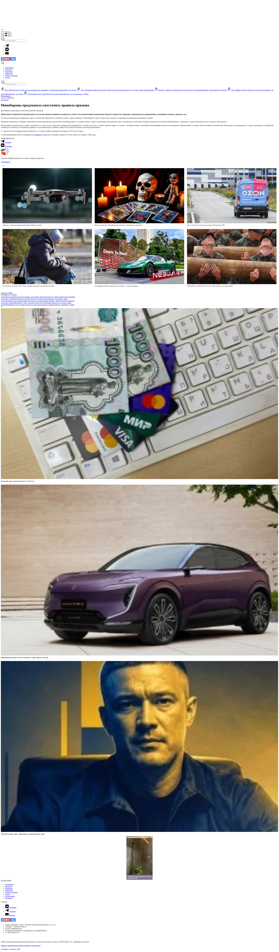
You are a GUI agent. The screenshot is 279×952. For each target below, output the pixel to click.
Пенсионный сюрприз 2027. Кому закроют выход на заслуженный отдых (28, 286)
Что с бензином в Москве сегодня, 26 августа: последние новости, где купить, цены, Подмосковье (117, 90)
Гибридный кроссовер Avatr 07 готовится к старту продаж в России (24, 657)
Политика (4, 100)
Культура (8, 886)
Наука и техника (11, 892)
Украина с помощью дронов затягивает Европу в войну (22, 225)
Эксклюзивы (10, 896)
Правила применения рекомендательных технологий (20, 945)
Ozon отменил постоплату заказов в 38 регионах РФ (206, 225)
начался (19, 131)
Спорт (7, 894)
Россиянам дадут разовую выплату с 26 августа (17, 481)
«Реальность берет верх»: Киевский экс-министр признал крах (23, 834)
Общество (9, 890)
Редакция (8, 898)
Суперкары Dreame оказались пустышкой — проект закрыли (116, 286)
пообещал (38, 135)
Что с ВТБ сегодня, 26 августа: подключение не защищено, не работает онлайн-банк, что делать (40, 90)
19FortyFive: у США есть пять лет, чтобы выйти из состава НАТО (210, 286)
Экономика (9, 884)
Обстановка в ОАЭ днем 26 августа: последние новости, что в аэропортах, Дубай (57, 94)
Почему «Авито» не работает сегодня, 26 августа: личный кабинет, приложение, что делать (192, 90)
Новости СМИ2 (7, 293)
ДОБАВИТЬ (5, 162)
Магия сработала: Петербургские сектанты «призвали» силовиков (118, 225)
